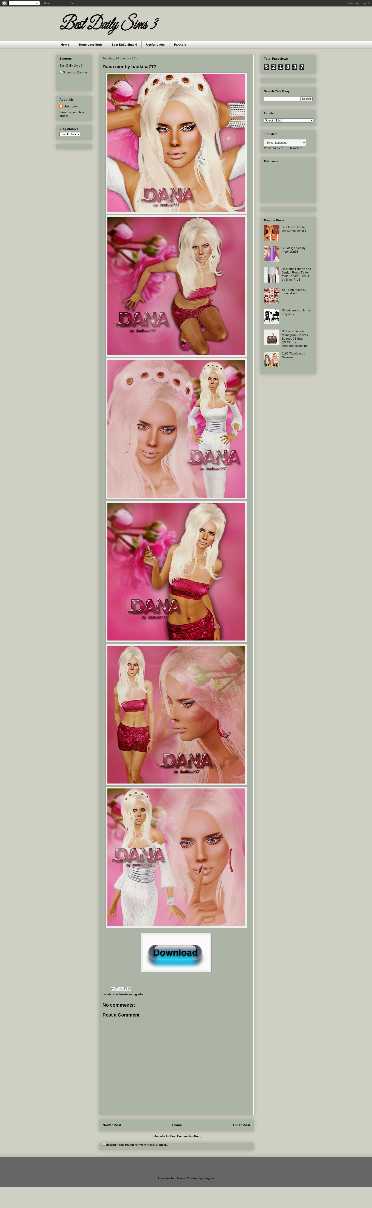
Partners (180, 44)
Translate (296, 148)
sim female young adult (128, 994)
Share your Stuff (90, 44)
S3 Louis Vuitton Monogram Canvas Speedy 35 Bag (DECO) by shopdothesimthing (295, 338)
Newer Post (111, 1125)
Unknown (71, 106)
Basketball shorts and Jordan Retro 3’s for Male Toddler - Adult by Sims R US (296, 274)
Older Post (241, 1125)
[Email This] (113, 989)
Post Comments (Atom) (185, 1136)
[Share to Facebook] (125, 989)
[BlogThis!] (117, 989)
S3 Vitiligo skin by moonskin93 (293, 249)
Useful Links (155, 44)
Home (65, 44)
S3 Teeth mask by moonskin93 (294, 291)
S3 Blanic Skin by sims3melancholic (294, 228)
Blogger (208, 1178)
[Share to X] (121, 989)
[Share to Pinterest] (129, 989)
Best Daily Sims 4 (124, 44)
